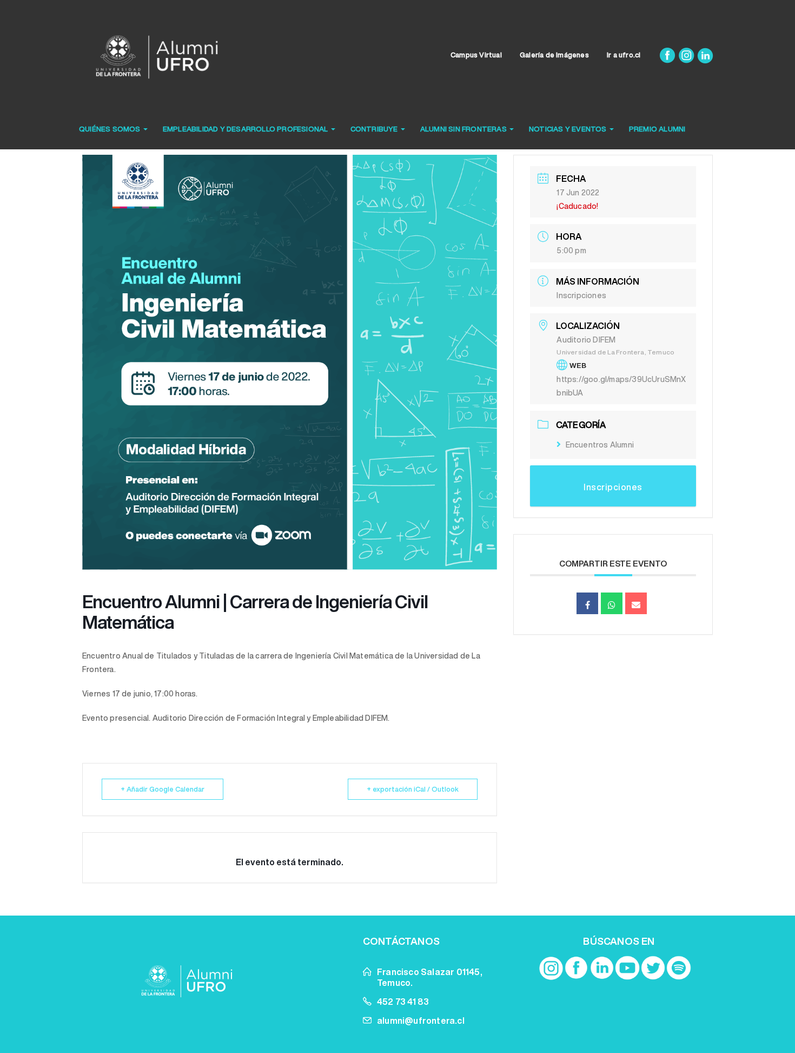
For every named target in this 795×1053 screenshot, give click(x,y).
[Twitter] (653, 968)
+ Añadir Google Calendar (162, 789)
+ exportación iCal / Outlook (413, 789)
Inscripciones (581, 295)
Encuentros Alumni (600, 445)
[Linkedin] (705, 54)
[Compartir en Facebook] (587, 603)
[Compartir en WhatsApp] (611, 603)
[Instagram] (687, 54)
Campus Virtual (476, 54)
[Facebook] (668, 54)
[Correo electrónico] (636, 603)
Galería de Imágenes (554, 54)
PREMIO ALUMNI (657, 129)
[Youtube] (627, 968)
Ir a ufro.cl (623, 54)
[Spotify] (678, 968)
